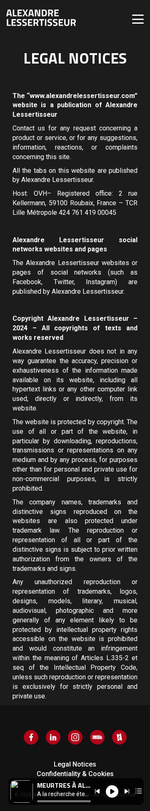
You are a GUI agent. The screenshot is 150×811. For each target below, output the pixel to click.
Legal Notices (75, 764)
